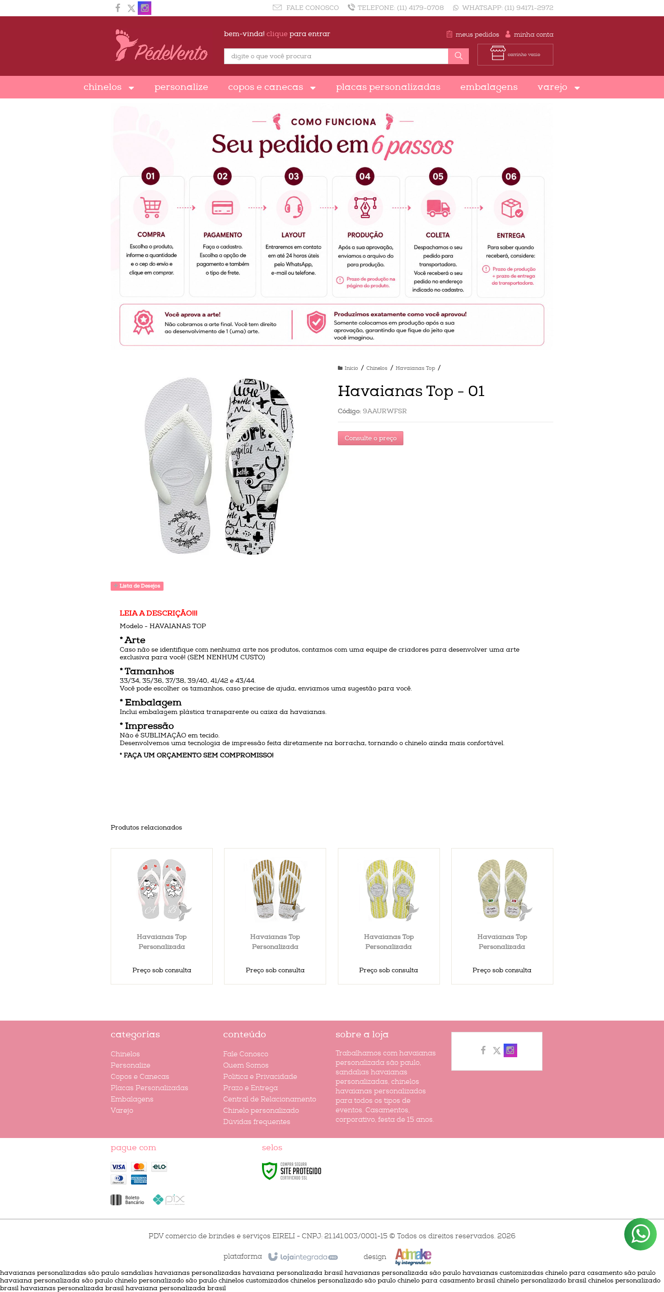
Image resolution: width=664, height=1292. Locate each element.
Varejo (122, 1110)
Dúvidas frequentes (256, 1122)
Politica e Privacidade (260, 1077)
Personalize (130, 1065)
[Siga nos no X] (131, 9)
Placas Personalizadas (149, 1088)
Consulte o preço (371, 438)
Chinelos (377, 368)
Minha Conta (533, 34)
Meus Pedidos (477, 34)
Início (351, 368)
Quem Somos (246, 1065)
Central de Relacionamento (269, 1099)
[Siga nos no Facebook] (117, 9)
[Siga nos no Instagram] (144, 9)
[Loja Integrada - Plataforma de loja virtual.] (302, 1257)
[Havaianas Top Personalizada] (161, 916)
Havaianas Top (415, 368)
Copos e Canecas (140, 1077)
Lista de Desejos (139, 586)
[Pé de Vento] (162, 46)
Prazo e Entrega (250, 1088)
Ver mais (167, 945)
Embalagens (132, 1099)
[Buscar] (458, 56)
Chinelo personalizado (261, 1110)
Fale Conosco (312, 8)
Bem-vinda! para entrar (277, 34)
